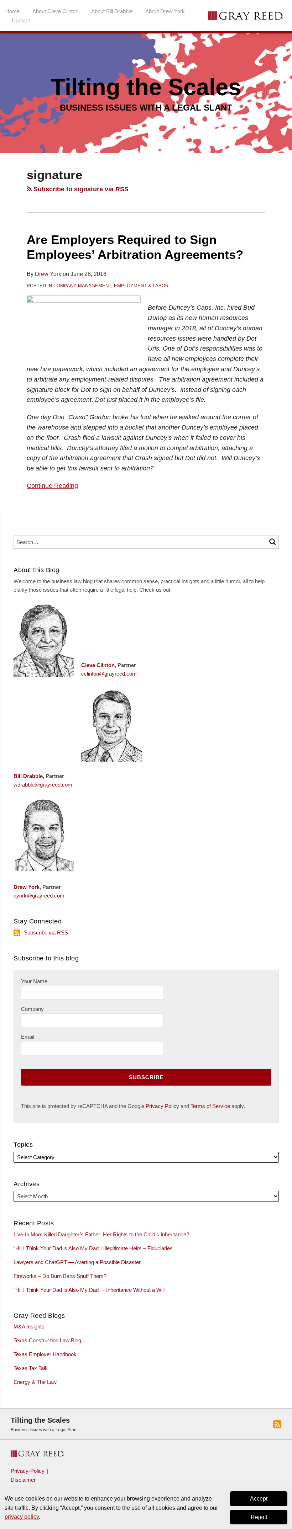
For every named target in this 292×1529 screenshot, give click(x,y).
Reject (259, 1517)
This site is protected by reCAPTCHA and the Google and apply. (133, 1106)
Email (27, 1037)
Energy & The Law (35, 1382)
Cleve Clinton (98, 665)
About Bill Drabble (111, 11)
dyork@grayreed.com (39, 896)
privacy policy (22, 1517)
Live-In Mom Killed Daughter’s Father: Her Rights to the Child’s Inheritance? (101, 1234)
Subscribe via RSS (46, 932)
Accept (258, 1499)
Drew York (48, 274)
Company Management (82, 285)
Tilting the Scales (40, 1420)
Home (12, 11)
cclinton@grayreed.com (109, 674)
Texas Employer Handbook (45, 1354)
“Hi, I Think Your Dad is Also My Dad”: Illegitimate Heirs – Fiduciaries (93, 1248)
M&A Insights (29, 1326)
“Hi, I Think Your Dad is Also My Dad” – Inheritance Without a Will (89, 1290)
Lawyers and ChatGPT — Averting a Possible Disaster (77, 1262)
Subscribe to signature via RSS (80, 189)
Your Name (34, 981)
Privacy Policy (162, 1106)
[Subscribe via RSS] (277, 1424)
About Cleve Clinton (55, 11)
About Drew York (165, 11)
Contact (21, 20)
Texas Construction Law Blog (47, 1340)
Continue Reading (52, 485)
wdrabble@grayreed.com (43, 785)
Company (32, 1009)
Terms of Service (210, 1106)
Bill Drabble (28, 776)
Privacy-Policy (28, 1471)
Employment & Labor (141, 285)
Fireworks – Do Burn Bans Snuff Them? (60, 1276)
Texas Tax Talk (31, 1368)
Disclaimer (23, 1480)
